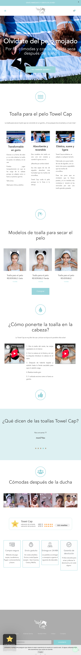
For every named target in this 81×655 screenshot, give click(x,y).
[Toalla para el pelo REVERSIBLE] (66, 259)
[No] (79, 650)
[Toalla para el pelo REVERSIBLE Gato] (15, 259)
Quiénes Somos (28, 633)
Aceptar (40, 652)
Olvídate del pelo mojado (41, 41)
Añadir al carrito (8, 281)
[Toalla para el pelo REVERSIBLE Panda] (40, 259)
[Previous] (5, 502)
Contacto (63, 633)
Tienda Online (42, 633)
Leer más (62, 281)
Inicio (16, 633)
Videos (53, 633)
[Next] (75, 502)
